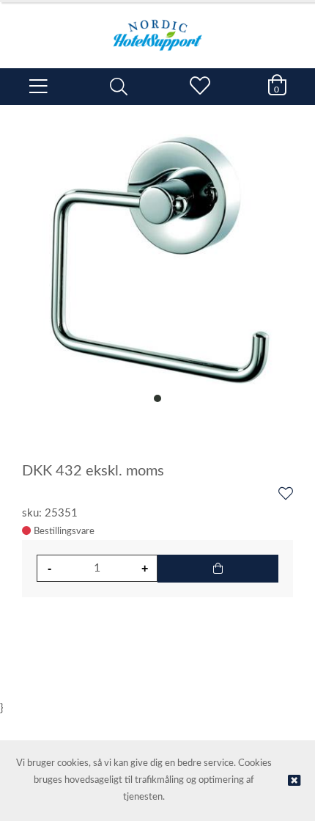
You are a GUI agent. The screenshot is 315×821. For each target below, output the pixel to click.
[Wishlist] (285, 494)
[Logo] (157, 28)
